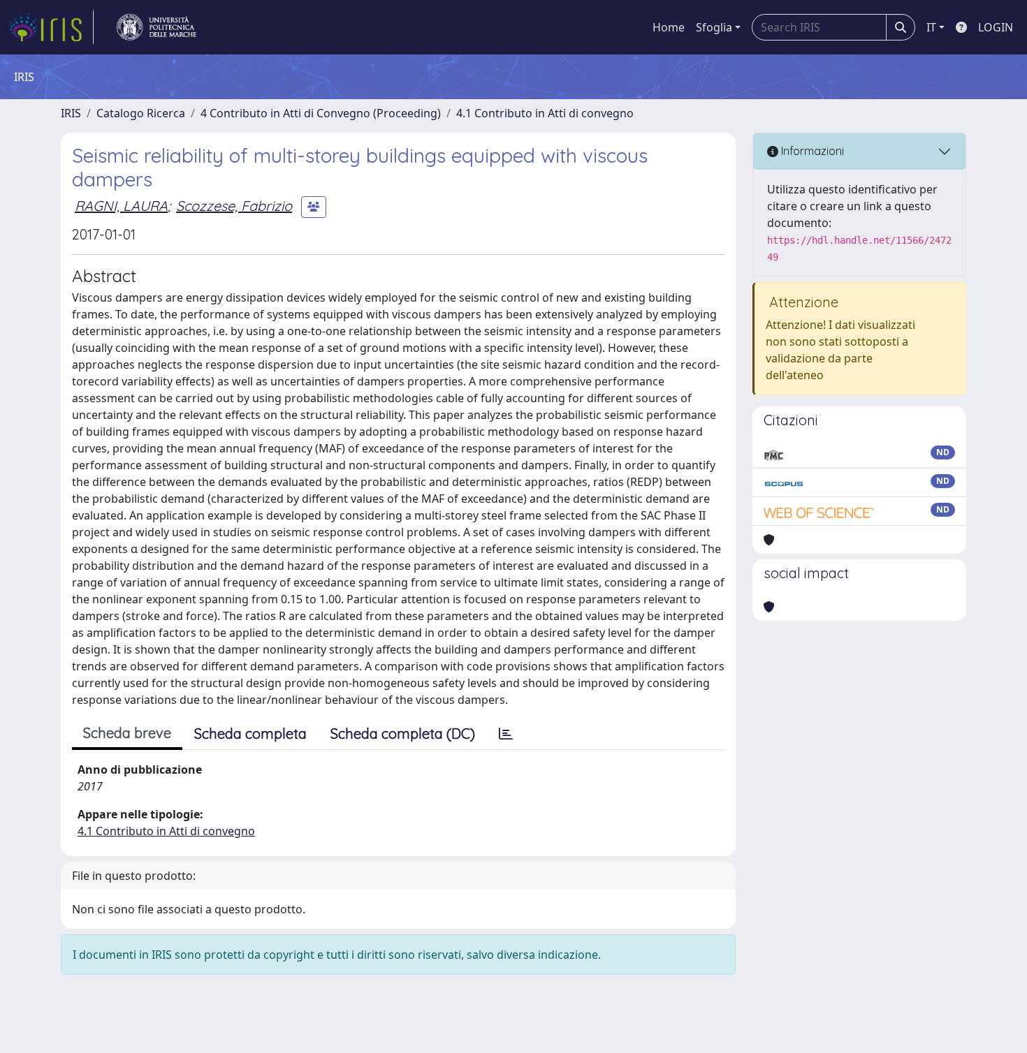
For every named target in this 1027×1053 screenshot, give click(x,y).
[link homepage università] (156, 27)
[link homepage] (51, 27)
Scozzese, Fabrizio (234, 205)
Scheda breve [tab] (127, 733)
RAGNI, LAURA (121, 205)
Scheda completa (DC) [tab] (402, 733)
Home (669, 27)
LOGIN (995, 27)
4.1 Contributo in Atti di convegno (545, 113)
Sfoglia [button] (714, 27)
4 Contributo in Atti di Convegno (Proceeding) (321, 113)
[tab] (506, 734)
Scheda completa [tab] (250, 733)
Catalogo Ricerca (140, 113)
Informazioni (811, 151)
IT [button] (931, 27)
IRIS (71, 113)
